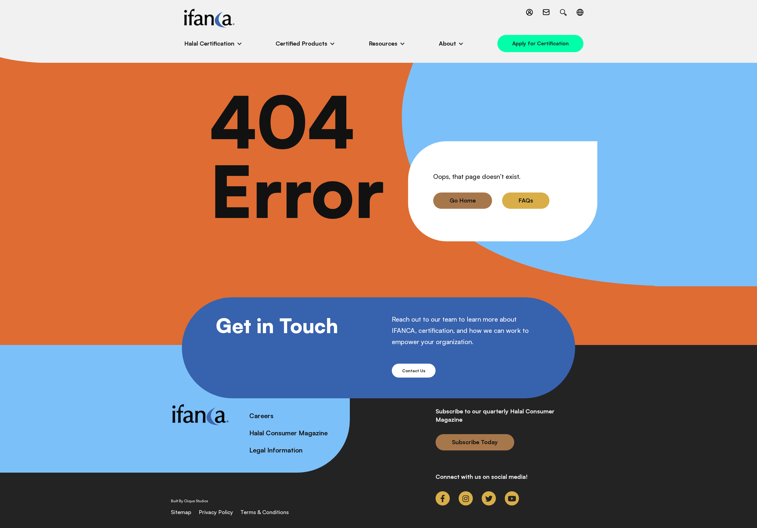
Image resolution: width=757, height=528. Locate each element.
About (447, 43)
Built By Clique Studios (189, 501)
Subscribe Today (475, 442)
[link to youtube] (512, 498)
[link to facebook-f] (443, 498)
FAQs (525, 200)
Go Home (462, 200)
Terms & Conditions (264, 512)
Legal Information (276, 450)
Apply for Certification (540, 43)
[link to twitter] (489, 498)
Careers (261, 416)
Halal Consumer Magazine (288, 433)
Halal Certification (209, 43)
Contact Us (413, 370)
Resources (383, 43)
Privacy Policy (216, 512)
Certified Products (301, 43)
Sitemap (181, 512)
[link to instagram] (466, 498)
